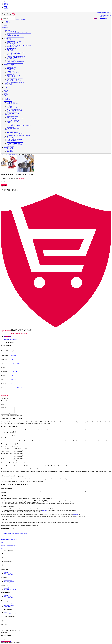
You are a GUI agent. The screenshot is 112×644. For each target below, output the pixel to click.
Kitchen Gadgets (11, 102)
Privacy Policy (7, 573)
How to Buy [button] (4, 601)
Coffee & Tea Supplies (12, 107)
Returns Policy (7, 582)
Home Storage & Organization (11, 138)
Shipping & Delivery (9, 581)
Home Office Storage (12, 140)
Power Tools (10, 151)
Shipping (6, 4)
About (5, 7)
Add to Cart (3, 185)
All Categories (4, 27)
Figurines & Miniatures (12, 121)
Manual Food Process (12, 112)
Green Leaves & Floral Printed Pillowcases (20, 125)
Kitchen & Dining (8, 101)
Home (5, 2)
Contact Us (75, 514)
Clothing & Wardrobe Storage (14, 143)
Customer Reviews (9, 337)
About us (6, 572)
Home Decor (7, 114)
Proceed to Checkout (6, 641)
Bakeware (9, 106)
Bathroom (6, 129)
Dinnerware (9, 105)
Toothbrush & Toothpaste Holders (15, 133)
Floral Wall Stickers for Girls (17, 118)
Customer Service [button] (6, 609)
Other (8, 136)
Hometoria (44, 510)
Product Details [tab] (7, 336)
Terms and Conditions (9, 574)
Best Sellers (6, 98)
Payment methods (8, 580)
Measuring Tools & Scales (13, 113)
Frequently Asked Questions (10, 589)
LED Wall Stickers (14, 120)
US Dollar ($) (103, 18)
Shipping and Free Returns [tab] (10, 339)
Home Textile (10, 124)
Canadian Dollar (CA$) (105, 15)
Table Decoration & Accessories (14, 109)
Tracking (6, 8)
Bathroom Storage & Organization (15, 144)
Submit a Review (5, 415)
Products (6, 3)
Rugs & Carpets (10, 127)
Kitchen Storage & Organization (14, 110)
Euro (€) (102, 16)
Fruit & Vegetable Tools (12, 103)
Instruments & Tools (8, 147)
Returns (5, 6)
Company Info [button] (5, 592)
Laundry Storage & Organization (15, 142)
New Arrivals (7, 99)
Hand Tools (9, 150)
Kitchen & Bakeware (9, 154)
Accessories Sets (11, 131)
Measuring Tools (11, 148)
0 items (95, 18)
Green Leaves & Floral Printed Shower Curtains (18, 135)
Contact (5, 10)
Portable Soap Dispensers (13, 132)
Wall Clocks (10, 122)
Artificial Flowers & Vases (13, 128)
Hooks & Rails (10, 146)
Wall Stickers (10, 117)
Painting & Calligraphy (12, 116)
